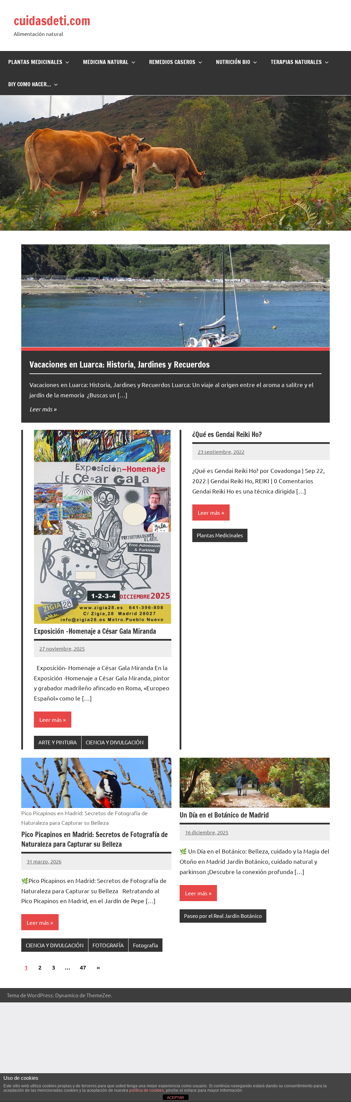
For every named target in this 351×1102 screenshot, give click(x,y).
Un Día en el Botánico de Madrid (224, 815)
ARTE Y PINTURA (57, 742)
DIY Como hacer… (29, 84)
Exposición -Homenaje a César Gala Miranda (95, 631)
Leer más (40, 409)
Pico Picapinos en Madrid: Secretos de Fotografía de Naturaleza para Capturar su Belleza (94, 839)
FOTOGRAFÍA (108, 945)
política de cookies (146, 1090)
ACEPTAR (175, 1097)
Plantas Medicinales (35, 62)
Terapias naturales (296, 62)
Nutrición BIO (233, 62)
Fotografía (145, 945)
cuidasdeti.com (52, 20)
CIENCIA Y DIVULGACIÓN (115, 742)
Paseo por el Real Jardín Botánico (223, 915)
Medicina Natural (106, 62)
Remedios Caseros (172, 62)
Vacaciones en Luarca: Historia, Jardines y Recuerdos (119, 364)
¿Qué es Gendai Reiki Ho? (227, 434)
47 (83, 967)
